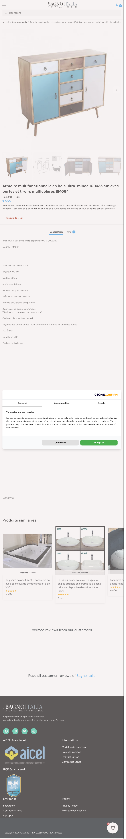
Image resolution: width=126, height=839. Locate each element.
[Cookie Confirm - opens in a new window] (106, 395)
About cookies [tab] (61, 403)
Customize (60, 442)
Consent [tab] (22, 403)
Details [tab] (101, 403)
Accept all (99, 442)
